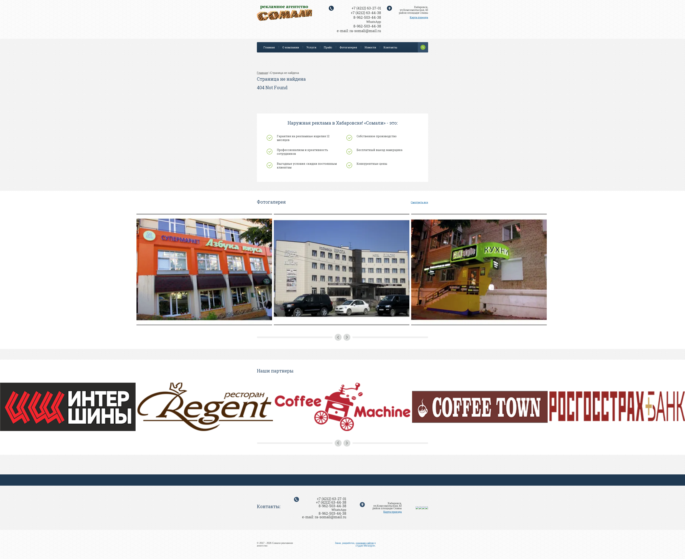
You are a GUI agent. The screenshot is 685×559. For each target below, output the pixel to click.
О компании (290, 47)
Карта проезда (419, 17)
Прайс (328, 47)
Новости (370, 47)
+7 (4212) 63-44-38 (366, 12)
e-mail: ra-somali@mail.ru (359, 30)
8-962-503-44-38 (367, 17)
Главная (269, 47)
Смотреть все (419, 202)
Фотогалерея (348, 47)
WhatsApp (373, 22)
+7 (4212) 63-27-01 (366, 8)
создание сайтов (365, 543)
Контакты (390, 47)
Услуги (311, 47)
